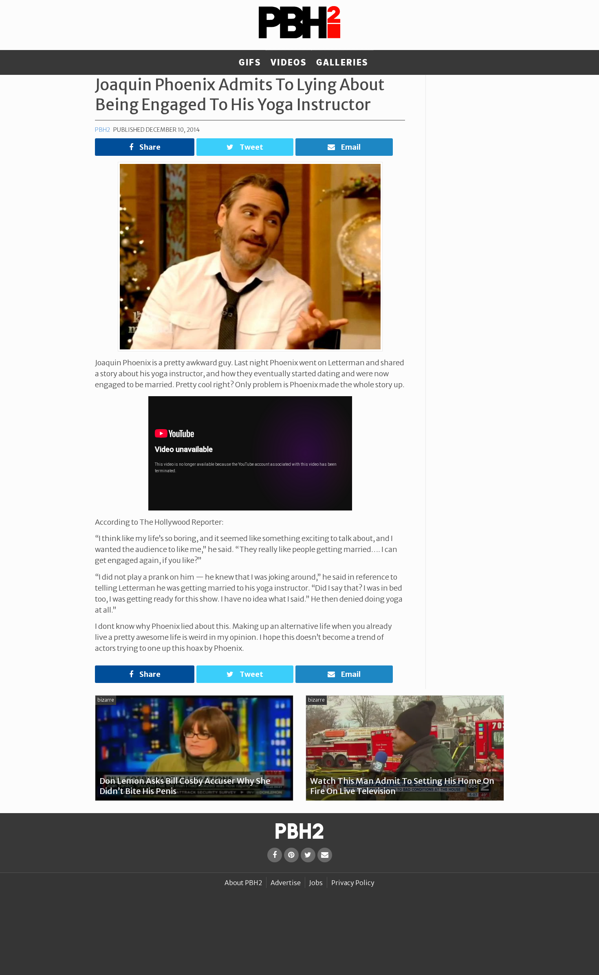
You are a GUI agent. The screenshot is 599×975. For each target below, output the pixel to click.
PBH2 (102, 129)
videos (288, 62)
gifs (250, 62)
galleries (342, 62)
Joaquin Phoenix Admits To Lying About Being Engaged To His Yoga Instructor (240, 94)
